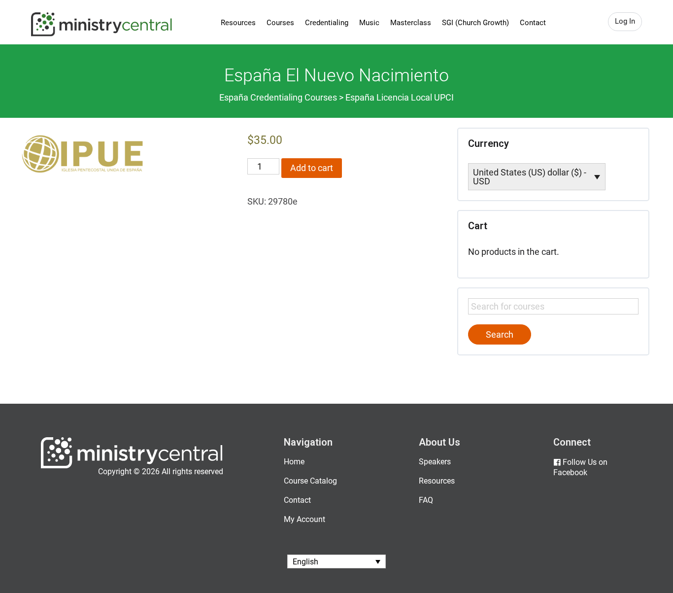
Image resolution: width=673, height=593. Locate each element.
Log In (625, 21)
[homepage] (132, 466)
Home (294, 461)
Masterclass (410, 22)
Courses (280, 22)
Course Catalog (310, 481)
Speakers (435, 461)
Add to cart (311, 168)
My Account (304, 519)
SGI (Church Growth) (475, 22)
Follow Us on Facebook (580, 467)
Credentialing (326, 22)
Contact (533, 22)
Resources (238, 22)
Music (369, 22)
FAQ (426, 500)
